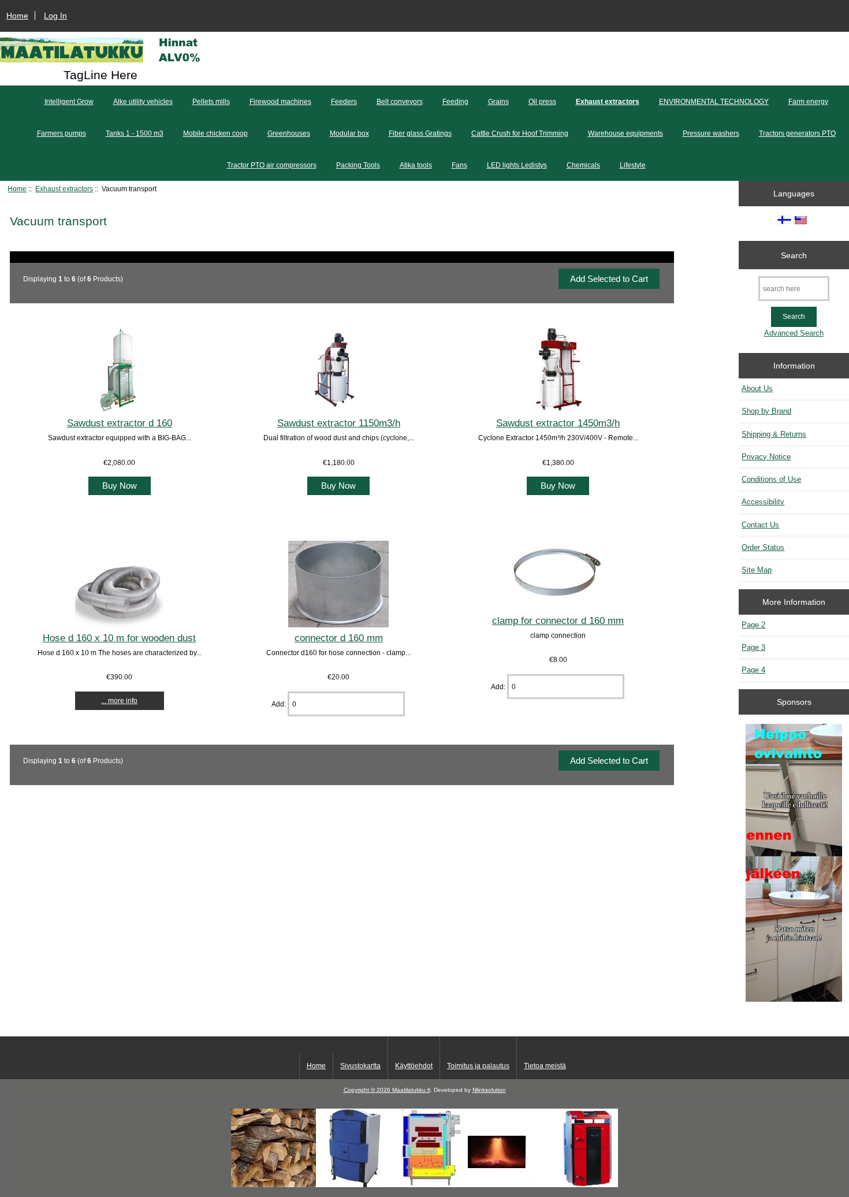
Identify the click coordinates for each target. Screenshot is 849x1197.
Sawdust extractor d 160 (119, 423)
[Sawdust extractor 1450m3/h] (558, 410)
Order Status (763, 547)
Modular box (349, 133)
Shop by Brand (766, 411)
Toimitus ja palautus (478, 1066)
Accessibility (763, 501)
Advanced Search (794, 333)
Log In (55, 15)
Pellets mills (211, 102)
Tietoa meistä (545, 1066)
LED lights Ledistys (517, 165)
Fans (459, 165)
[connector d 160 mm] (338, 625)
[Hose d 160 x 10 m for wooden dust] (119, 625)
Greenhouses (288, 133)
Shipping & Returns (774, 434)
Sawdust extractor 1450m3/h (558, 423)
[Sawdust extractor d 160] (120, 410)
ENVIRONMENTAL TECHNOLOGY (714, 102)
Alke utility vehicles (143, 102)
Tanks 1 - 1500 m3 (134, 133)
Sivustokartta (360, 1066)
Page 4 (753, 670)
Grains (498, 102)
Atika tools (416, 165)
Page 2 (753, 624)
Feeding (455, 102)
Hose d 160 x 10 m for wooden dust (119, 638)
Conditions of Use (771, 479)
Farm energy (808, 102)
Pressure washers (711, 133)
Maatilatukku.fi (411, 1090)
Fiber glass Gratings (420, 133)
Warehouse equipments (625, 133)
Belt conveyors (400, 102)
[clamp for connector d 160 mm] (558, 607)
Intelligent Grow (69, 102)
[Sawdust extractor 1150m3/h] (338, 410)
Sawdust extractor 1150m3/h (338, 423)
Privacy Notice (766, 456)
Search (794, 254)
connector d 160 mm (339, 638)
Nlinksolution (489, 1090)
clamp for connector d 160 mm (558, 620)
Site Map (757, 570)
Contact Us (760, 525)
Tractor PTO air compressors (271, 165)
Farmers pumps (61, 133)
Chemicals (583, 165)
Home (17, 15)
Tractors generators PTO (797, 133)
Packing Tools (358, 165)
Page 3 (753, 647)
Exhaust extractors (64, 188)
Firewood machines (280, 102)
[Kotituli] (424, 1184)
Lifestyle (633, 165)
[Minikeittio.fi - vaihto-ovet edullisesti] (794, 864)
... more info (119, 700)
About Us (757, 388)
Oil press (542, 102)
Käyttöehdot (414, 1066)
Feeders (344, 102)
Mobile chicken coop (215, 133)
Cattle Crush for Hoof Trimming (519, 133)
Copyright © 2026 (368, 1090)
